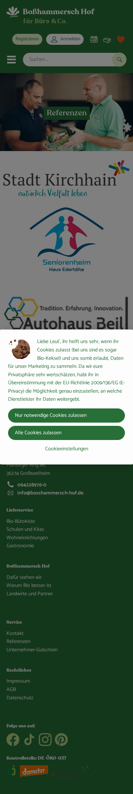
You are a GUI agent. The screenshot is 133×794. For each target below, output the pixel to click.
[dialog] (66, 397)
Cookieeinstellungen (66, 449)
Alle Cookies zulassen (38, 432)
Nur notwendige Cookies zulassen (51, 415)
